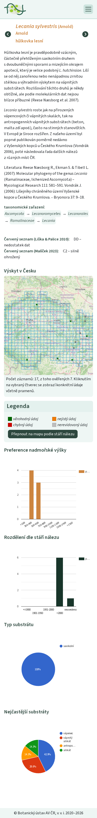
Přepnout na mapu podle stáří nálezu (42, 434)
